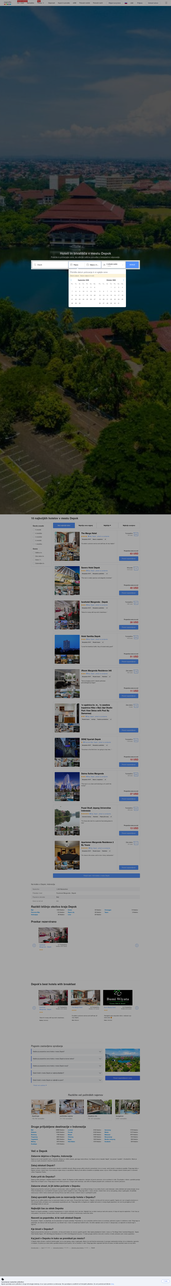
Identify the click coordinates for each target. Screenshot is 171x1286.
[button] (71, 280)
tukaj (112, 1284)
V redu (165, 1281)
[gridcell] (76, 287)
